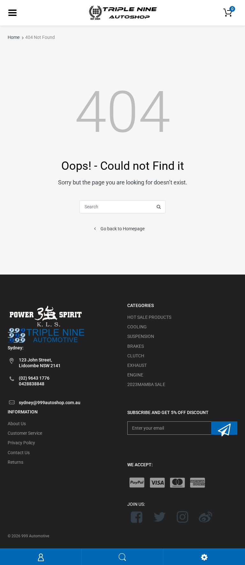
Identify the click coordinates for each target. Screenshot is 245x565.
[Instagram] (182, 517)
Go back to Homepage (122, 228)
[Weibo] (205, 517)
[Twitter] (159, 517)
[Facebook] (136, 517)
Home (13, 37)
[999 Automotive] (122, 12)
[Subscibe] (224, 428)
